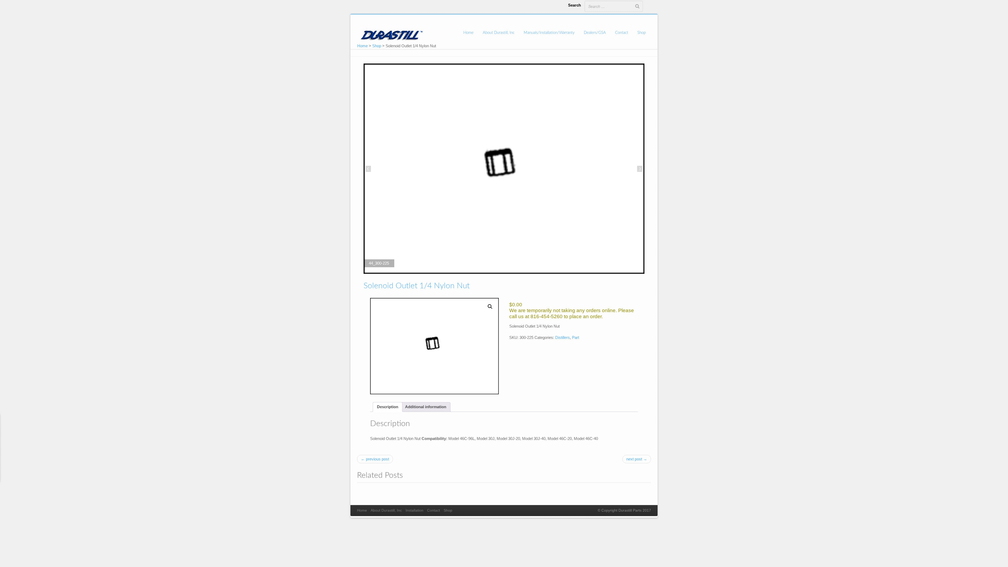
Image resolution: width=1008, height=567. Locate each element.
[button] (490, 306)
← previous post (375, 459)
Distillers (562, 337)
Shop (641, 33)
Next (639, 169)
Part (575, 337)
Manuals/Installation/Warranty (549, 33)
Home (468, 33)
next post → (636, 459)
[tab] (387, 407)
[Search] (637, 6)
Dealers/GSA (595, 33)
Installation (414, 510)
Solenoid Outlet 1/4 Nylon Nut (417, 286)
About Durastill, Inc (498, 33)
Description (387, 407)
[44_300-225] (504, 169)
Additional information (425, 407)
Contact (621, 33)
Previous (369, 169)
